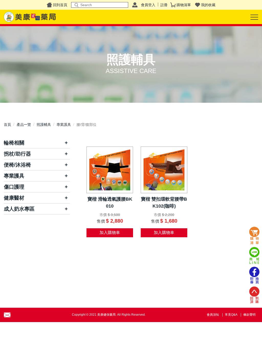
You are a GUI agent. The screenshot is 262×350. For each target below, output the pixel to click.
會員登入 (148, 5)
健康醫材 (14, 198)
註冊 (164, 5)
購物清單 (184, 5)
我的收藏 (208, 5)
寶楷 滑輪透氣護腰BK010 (110, 203)
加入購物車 (110, 232)
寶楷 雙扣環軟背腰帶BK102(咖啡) (164, 203)
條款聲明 (249, 314)
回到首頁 (60, 5)
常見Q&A (231, 314)
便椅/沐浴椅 (17, 165)
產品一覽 (24, 124)
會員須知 (213, 314)
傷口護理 (14, 187)
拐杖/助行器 (17, 154)
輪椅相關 (14, 143)
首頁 (7, 124)
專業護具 (64, 124)
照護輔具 (44, 124)
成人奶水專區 (19, 209)
